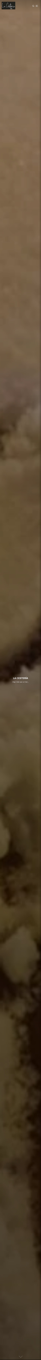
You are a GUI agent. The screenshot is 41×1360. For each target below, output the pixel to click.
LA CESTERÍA (20, 678)
